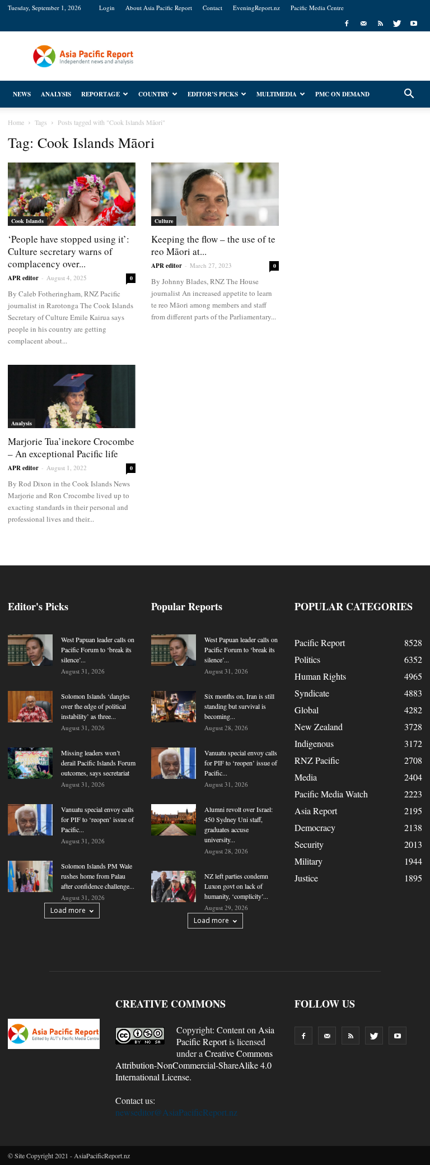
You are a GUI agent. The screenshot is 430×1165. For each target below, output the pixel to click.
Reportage (100, 94)
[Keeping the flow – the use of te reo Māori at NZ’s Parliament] (215, 194)
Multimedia (276, 94)
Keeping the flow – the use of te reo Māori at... (213, 245)
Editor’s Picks (213, 94)
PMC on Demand (342, 94)
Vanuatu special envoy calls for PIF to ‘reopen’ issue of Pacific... (97, 819)
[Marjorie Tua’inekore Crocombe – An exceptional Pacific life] (71, 396)
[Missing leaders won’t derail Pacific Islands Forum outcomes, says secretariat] (30, 763)
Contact (212, 7)
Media (306, 777)
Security (309, 844)
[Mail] (363, 23)
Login (107, 7)
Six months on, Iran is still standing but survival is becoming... (239, 706)
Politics (307, 659)
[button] (408, 94)
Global (307, 710)
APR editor (23, 277)
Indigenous (314, 743)
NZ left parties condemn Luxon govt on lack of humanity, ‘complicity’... (236, 886)
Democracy (315, 827)
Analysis (56, 94)
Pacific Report (320, 642)
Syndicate (312, 693)
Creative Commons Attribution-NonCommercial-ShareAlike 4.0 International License (194, 1065)
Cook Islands (27, 221)
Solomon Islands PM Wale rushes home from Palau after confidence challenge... (97, 875)
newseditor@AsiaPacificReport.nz (176, 1112)
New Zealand (319, 726)
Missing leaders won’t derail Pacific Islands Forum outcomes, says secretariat (98, 762)
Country (153, 94)
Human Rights (320, 676)
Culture (164, 221)
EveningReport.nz (256, 7)
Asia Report (316, 810)
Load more (68, 910)
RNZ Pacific (317, 760)
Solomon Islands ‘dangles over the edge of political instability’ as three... (95, 706)
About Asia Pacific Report (158, 7)
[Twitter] (397, 23)
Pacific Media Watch (331, 794)
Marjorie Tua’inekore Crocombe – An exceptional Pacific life (71, 447)
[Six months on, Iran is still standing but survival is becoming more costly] (173, 706)
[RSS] (380, 23)
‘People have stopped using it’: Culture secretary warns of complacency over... (68, 251)
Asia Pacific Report (225, 1035)
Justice (306, 878)
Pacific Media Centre (317, 7)
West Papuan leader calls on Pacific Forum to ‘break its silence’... (97, 649)
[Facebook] (346, 23)
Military (308, 861)
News (22, 94)
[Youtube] (413, 23)
